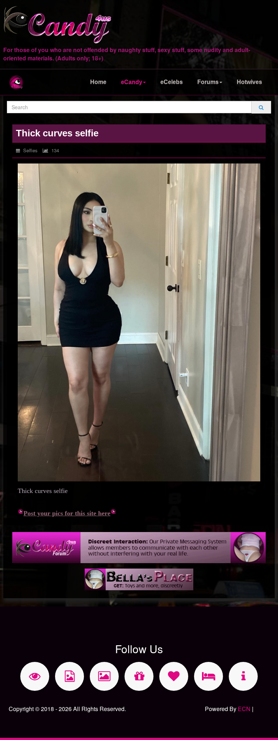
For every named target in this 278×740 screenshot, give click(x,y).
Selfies (30, 150)
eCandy (131, 82)
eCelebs (171, 82)
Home (98, 82)
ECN (244, 709)
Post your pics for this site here (67, 513)
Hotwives (249, 82)
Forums (208, 82)
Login (262, 709)
